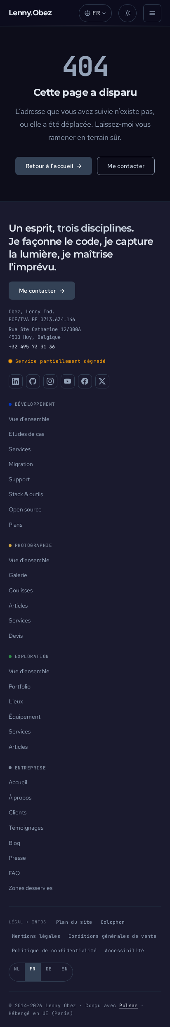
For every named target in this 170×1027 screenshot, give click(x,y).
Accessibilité (124, 950)
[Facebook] (85, 381)
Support (19, 479)
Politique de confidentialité (54, 950)
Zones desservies (30, 888)
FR (33, 969)
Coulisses (21, 590)
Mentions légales (36, 936)
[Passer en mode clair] (127, 13)
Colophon (113, 922)
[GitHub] (33, 381)
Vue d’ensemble (29, 419)
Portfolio (20, 686)
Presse (17, 857)
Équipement (24, 716)
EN (64, 969)
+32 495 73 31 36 (32, 346)
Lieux (16, 701)
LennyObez (30, 12)
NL (17, 969)
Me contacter (125, 166)
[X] (102, 381)
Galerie (18, 575)
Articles (18, 605)
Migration (21, 464)
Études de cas (26, 434)
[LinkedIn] (16, 381)
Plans (15, 524)
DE (49, 969)
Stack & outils (26, 494)
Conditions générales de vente (112, 936)
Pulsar (128, 1005)
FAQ (14, 873)
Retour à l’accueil (54, 166)
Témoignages (26, 827)
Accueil (18, 782)
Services (20, 449)
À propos (20, 797)
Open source (25, 509)
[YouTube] (68, 381)
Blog (14, 843)
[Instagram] (50, 381)
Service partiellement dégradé (60, 361)
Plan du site (74, 922)
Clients (17, 812)
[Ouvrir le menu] (152, 13)
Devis (16, 635)
